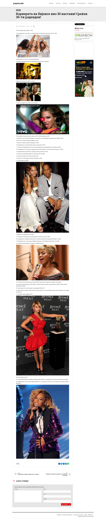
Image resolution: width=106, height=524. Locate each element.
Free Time (90, 3)
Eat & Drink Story (81, 3)
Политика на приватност (67, 514)
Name (45, 489)
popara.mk (18, 3)
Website (45, 498)
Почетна (51, 3)
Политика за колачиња (78, 514)
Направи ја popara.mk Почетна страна (86, 516)
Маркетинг (90, 514)
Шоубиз (18, 10)
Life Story (65, 3)
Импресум (59, 514)
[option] (42, 30)
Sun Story (58, 3)
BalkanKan (72, 3)
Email (45, 494)
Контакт (85, 514)
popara (17, 26)
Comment (16, 489)
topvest (18, 463)
